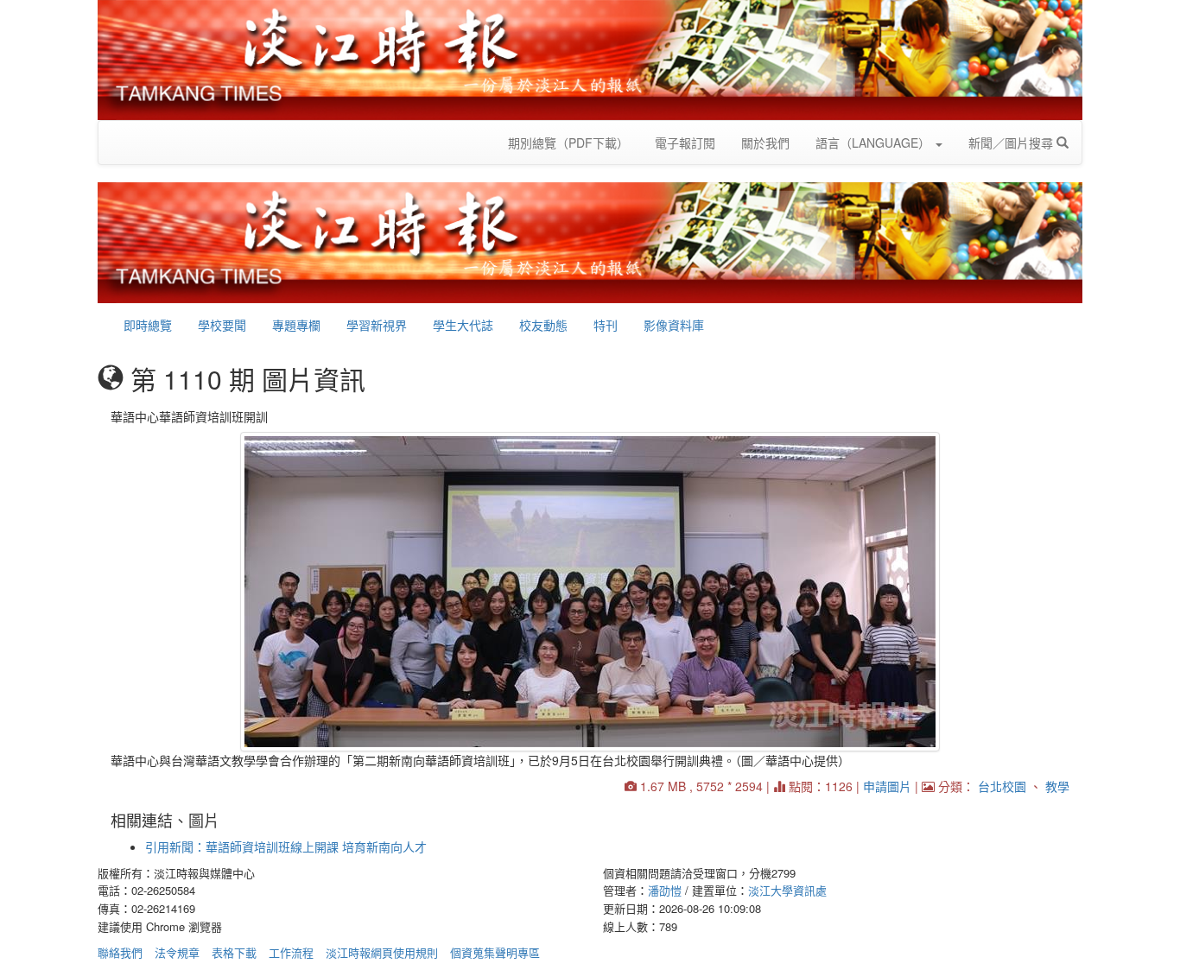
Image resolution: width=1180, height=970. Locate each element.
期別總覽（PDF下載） (568, 142)
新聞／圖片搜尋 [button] (1012, 142)
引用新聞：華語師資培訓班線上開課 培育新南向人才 (286, 846)
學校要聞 (222, 324)
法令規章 (177, 952)
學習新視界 (376, 324)
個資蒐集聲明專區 (495, 952)
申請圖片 (887, 786)
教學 (1057, 786)
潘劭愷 (665, 890)
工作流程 (291, 952)
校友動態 (543, 324)
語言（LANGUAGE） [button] (874, 142)
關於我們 (765, 142)
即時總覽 (148, 324)
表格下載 (234, 952)
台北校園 (1002, 786)
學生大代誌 (463, 324)
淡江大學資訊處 (787, 890)
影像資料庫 (674, 324)
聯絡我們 (120, 952)
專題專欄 (296, 324)
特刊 (605, 324)
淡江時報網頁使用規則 (382, 952)
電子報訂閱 (685, 142)
